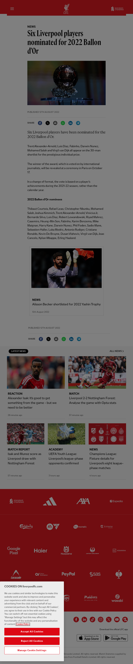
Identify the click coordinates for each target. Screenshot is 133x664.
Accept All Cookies (32, 631)
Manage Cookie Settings (31, 650)
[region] (32, 621)
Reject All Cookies (32, 641)
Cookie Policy (23, 624)
